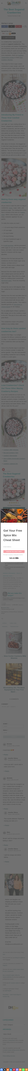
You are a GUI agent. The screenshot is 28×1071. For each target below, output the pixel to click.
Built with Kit (14, 558)
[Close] (25, 511)
